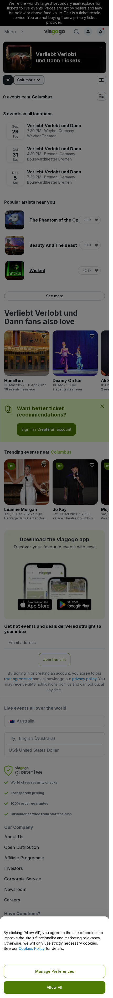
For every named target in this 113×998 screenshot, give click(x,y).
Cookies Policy (32, 948)
